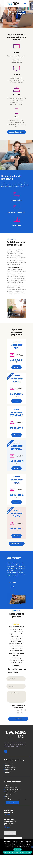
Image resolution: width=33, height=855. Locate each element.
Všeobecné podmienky (10, 791)
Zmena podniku (9, 794)
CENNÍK (7, 785)
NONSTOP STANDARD (10, 767)
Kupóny (7, 798)
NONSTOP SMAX (9, 772)
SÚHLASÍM (17, 849)
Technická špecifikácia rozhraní (12, 789)
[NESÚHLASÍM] (32, 847)
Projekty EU (8, 796)
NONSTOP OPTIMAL (10, 769)
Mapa (8, 827)
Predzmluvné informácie (11, 792)
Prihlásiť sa (12, 803)
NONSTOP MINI (9, 764)
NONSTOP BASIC (9, 765)
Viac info (16, 367)
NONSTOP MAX (9, 771)
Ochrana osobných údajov (11, 787)
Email (8, 814)
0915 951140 (8, 812)
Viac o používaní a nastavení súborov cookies (16, 799)
